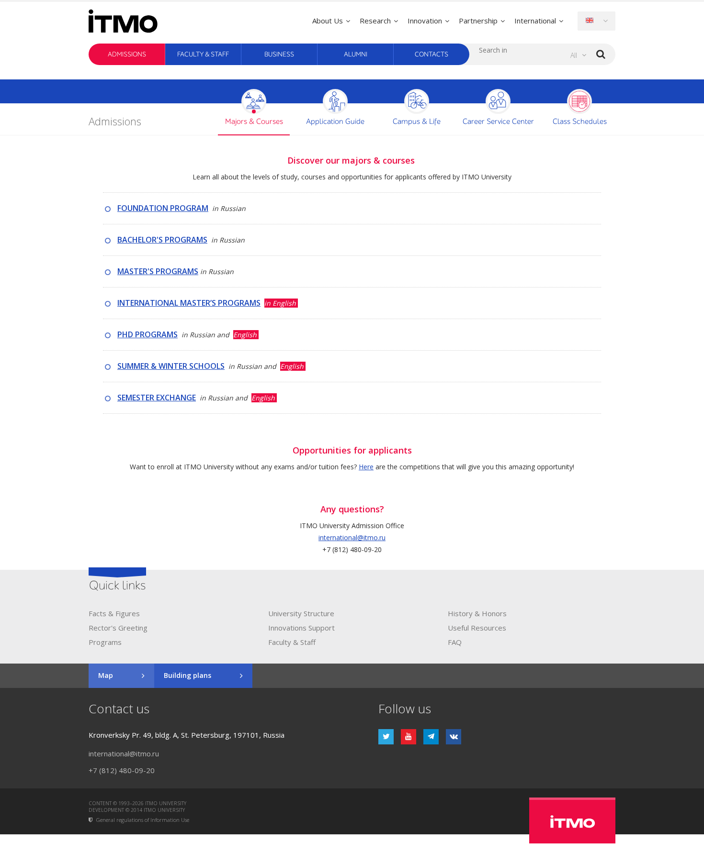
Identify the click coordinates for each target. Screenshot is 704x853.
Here (366, 466)
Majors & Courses (254, 121)
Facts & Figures (114, 613)
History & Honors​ (477, 613)
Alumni (355, 54)
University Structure (301, 613)
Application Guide (335, 121)
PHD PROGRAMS (147, 334)
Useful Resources (477, 627)
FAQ (455, 642)
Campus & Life (417, 121)
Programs (105, 642)
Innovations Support (301, 627)
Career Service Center (498, 121)
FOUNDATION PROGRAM (162, 208)
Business (279, 54)
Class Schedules (580, 121)
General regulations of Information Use (142, 820)
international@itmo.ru (352, 537)
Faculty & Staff (203, 54)
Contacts (431, 54)
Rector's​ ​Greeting (118, 627)
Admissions (127, 54)
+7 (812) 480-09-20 (122, 770)
